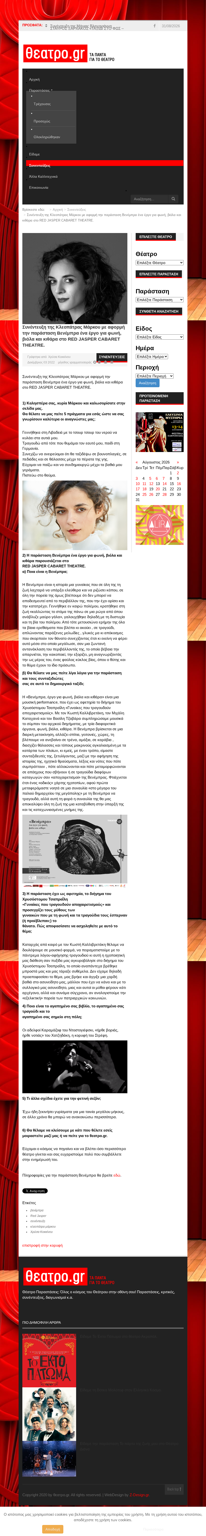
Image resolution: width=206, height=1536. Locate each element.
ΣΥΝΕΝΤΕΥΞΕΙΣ (112, 368)
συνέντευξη (37, 1232)
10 (138, 494)
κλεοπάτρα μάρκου (43, 1237)
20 (158, 500)
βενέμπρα (36, 1221)
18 (144, 500)
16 (179, 494)
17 (138, 500)
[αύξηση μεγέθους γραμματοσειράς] (99, 373)
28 (165, 505)
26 (151, 505)
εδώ (117, 1186)
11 (144, 494)
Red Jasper (38, 1226)
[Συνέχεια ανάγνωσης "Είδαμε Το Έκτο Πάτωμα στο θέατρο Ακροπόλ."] (49, 1371)
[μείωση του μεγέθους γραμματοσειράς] (94, 373)
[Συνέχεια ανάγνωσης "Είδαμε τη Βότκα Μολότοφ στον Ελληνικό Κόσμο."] (49, 1425)
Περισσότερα (153, 1529)
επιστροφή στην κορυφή (42, 1256)
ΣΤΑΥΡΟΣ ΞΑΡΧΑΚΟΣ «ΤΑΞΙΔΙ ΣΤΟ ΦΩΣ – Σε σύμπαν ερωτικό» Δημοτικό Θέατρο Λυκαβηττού (87, 31)
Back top (173, 1500)
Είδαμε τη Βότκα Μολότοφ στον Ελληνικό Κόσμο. (121, 1401)
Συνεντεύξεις (76, 220)
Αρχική (58, 220)
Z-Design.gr (139, 1505)
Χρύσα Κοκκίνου (59, 367)
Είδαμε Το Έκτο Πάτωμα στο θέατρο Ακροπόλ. (119, 1347)
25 (144, 505)
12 (151, 494)
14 (165, 494)
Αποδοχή (52, 1529)
